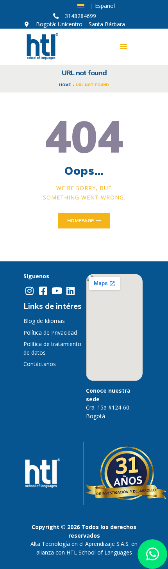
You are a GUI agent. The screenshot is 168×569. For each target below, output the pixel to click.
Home (65, 85)
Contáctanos (39, 364)
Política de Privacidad (50, 332)
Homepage (80, 220)
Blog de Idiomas (44, 320)
